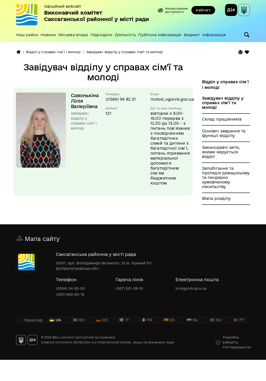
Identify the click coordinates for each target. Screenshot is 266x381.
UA (58, 320)
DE (104, 320)
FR (149, 320)
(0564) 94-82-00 (70, 288)
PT (241, 320)
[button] (27, 35)
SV (218, 320)
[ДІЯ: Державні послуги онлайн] (231, 10)
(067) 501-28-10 (129, 288)
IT (127, 320)
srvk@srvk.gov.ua (191, 288)
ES (172, 320)
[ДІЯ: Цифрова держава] (244, 10)
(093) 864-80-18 (70, 294)
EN (81, 320)
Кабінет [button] (203, 10)
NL (195, 320)
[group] (133, 21)
